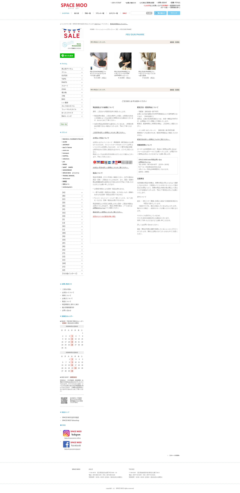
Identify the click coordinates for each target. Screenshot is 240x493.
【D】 (64, 203)
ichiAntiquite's (67, 187)
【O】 (64, 240)
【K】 (64, 226)
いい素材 (65, 103)
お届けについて (67, 298)
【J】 (64, 223)
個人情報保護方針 (68, 307)
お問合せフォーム (99, 208)
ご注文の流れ (66, 289)
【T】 (64, 253)
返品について (66, 301)
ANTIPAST (66, 144)
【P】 (64, 243)
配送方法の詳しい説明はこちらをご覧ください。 (153, 139)
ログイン (97, 24)
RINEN (65, 164)
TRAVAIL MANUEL (69, 175)
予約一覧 (64, 124)
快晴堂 (65, 181)
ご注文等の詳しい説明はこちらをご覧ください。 (109, 132)
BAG (63, 99)
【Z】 (64, 270)
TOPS (64, 79)
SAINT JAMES (68, 167)
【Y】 (64, 267)
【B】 (64, 196)
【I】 (63, 219)
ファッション (100, 29)
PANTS (64, 82)
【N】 (64, 236)
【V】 (64, 260)
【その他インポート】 (70, 273)
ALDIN (65, 142)
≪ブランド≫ (109, 29)
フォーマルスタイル (69, 109)
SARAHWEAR (67, 170)
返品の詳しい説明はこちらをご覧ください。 (108, 212)
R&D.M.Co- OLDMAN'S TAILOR (73, 139)
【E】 (64, 206)
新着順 (177, 42)
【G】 (64, 213)
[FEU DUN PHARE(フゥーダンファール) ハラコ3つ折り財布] (150, 61)
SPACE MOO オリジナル (71, 173)
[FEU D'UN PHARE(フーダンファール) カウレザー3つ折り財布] (102, 61)
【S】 (64, 250)
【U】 (64, 257)
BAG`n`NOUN (67, 147)
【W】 (64, 263)
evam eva (66, 150)
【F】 (64, 209)
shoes (64, 89)
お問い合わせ (66, 310)
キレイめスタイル (68, 106)
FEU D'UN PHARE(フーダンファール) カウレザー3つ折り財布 (98, 73)
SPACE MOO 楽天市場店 (70, 417)
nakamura (66, 159)
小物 (63, 96)
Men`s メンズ (67, 116)
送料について (66, 295)
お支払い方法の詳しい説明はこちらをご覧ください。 (111, 167)
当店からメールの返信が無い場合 (104, 216)
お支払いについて (68, 292)
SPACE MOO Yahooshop (70, 420)
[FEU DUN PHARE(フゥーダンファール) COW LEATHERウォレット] (126, 61)
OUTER (64, 76)
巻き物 (64, 92)
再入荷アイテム (67, 69)
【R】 (64, 246)
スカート (65, 86)
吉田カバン (66, 184)
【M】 (64, 233)
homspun (66, 153)
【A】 (64, 192)
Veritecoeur (66, 178)
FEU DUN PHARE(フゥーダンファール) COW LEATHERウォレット (122, 73)
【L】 (64, 230)
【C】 (64, 199)
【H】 (64, 216)
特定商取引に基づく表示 (70, 304)
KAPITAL (65, 156)
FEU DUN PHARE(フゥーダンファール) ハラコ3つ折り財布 (146, 73)
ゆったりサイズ (67, 113)
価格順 (172, 42)
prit (64, 161)
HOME (92, 29)
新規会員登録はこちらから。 (119, 24)
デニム (64, 72)
